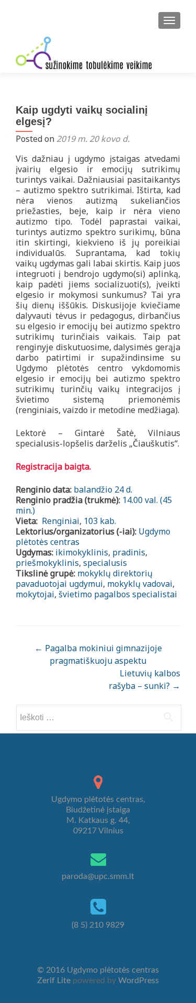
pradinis (128, 552)
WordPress (137, 980)
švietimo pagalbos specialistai (118, 594)
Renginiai (59, 521)
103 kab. (100, 521)
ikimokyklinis (81, 552)
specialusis (105, 563)
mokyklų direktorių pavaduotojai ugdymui (84, 578)
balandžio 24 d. (103, 489)
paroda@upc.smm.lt (98, 876)
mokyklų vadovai (139, 583)
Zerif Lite (55, 980)
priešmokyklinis (47, 563)
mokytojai (35, 594)
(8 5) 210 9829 (98, 925)
